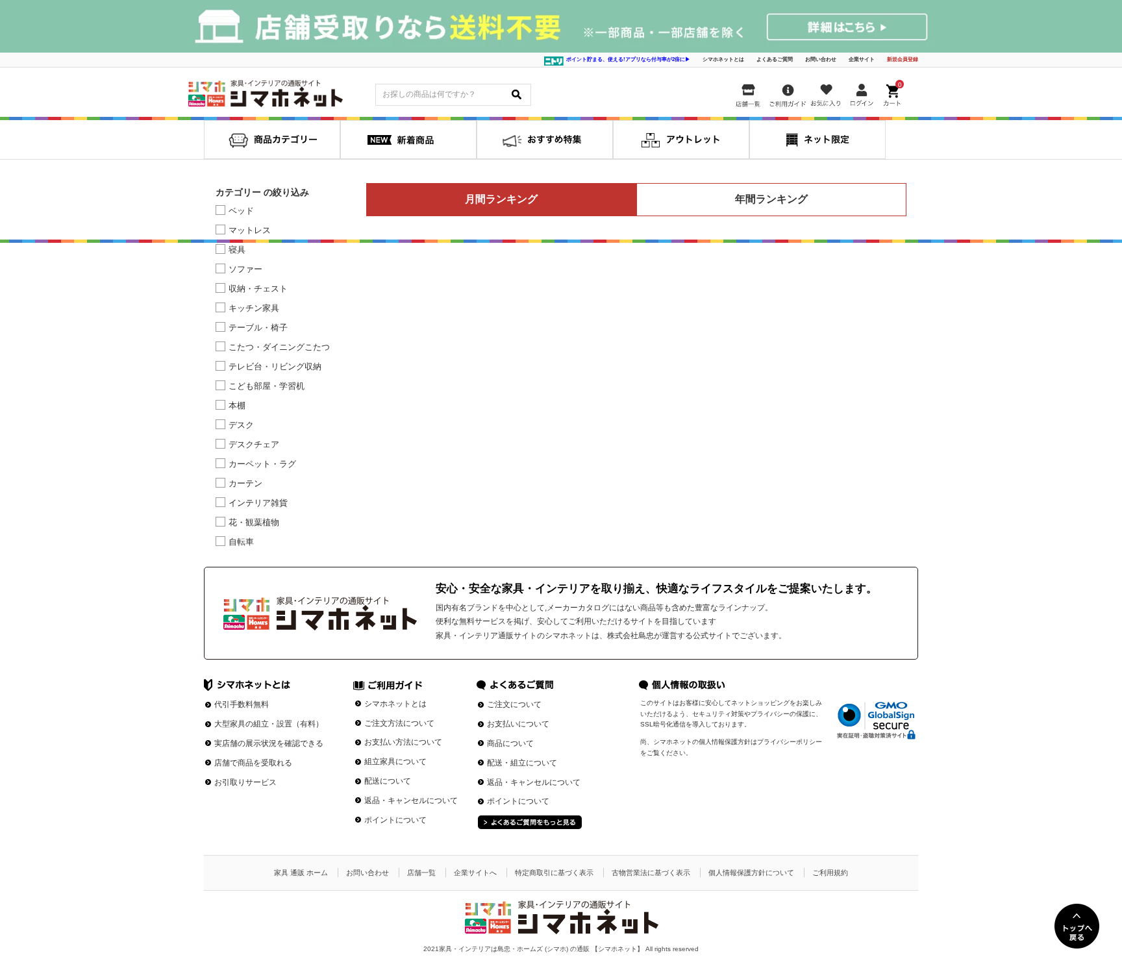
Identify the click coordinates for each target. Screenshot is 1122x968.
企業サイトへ (475, 872)
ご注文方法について (399, 723)
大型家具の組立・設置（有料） (268, 723)
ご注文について (514, 704)
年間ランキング (771, 199)
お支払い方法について (403, 742)
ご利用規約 (830, 872)
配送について (387, 781)
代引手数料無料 (241, 704)
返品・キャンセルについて (411, 800)
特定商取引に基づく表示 (554, 872)
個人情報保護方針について (751, 872)
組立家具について (395, 761)
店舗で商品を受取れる (253, 762)
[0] (893, 92)
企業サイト (862, 59)
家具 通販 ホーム (301, 872)
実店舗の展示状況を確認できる (268, 743)
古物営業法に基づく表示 (651, 872)
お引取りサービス (245, 782)
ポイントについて (395, 820)
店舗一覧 (421, 872)
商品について (510, 743)
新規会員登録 (902, 59)
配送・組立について (522, 762)
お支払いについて (518, 723)
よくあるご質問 (774, 59)
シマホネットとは (723, 59)
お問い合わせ (820, 59)
